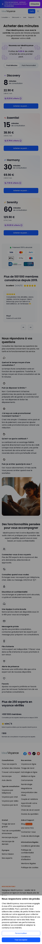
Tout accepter (21, 939)
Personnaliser (21, 933)
